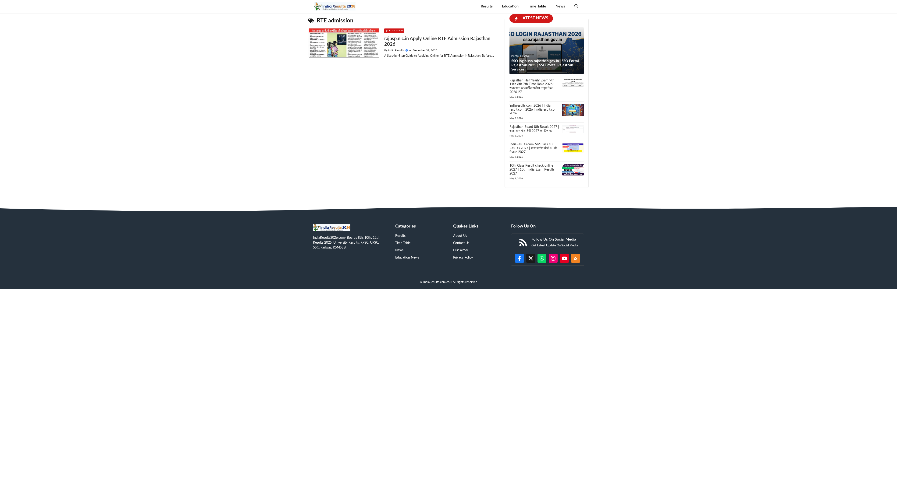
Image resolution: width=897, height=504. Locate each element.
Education (510, 6)
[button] (576, 6)
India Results (396, 50)
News (560, 6)
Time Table (537, 6)
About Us (460, 236)
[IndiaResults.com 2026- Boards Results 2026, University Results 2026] (335, 6)
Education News (407, 257)
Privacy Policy (463, 257)
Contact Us (461, 243)
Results (487, 6)
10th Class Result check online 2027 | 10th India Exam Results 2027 (532, 169)
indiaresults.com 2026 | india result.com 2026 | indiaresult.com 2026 (533, 109)
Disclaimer (460, 250)
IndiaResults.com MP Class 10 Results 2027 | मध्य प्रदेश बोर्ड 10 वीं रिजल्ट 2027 (533, 148)
